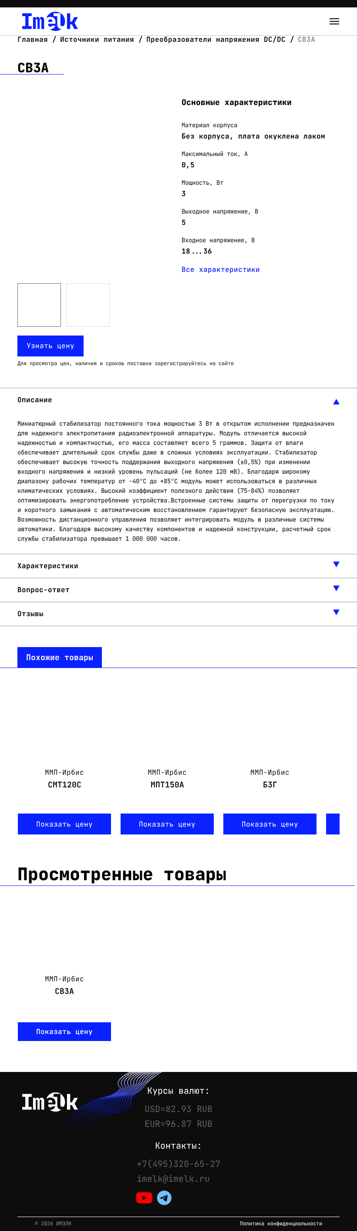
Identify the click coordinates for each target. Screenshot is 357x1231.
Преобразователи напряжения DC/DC (216, 39)
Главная (34, 39)
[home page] (50, 21)
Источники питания (97, 39)
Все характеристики (221, 269)
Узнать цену (50, 345)
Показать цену (64, 824)
